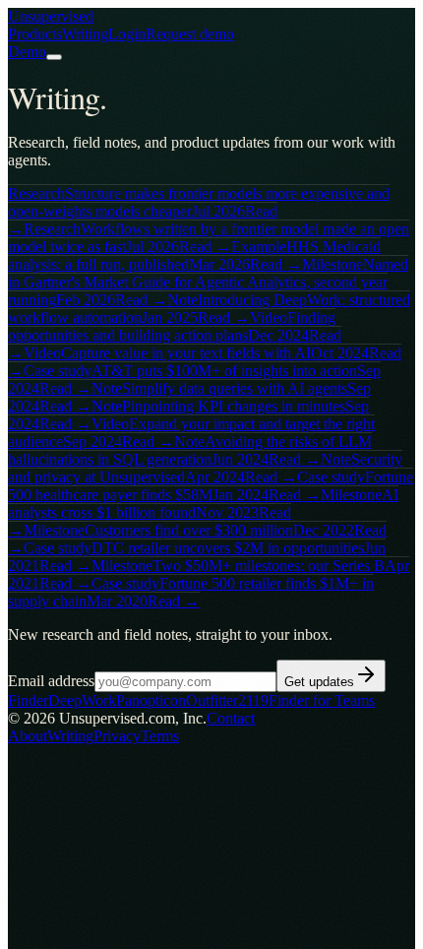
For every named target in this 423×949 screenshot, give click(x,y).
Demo (27, 51)
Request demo (190, 34)
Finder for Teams (322, 700)
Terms (160, 736)
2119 (253, 700)
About (27, 736)
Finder (28, 700)
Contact (231, 718)
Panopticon (151, 700)
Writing (85, 34)
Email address (51, 680)
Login (127, 34)
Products (35, 34)
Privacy (117, 736)
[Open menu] (54, 57)
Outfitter (212, 700)
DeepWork (82, 700)
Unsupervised (50, 16)
